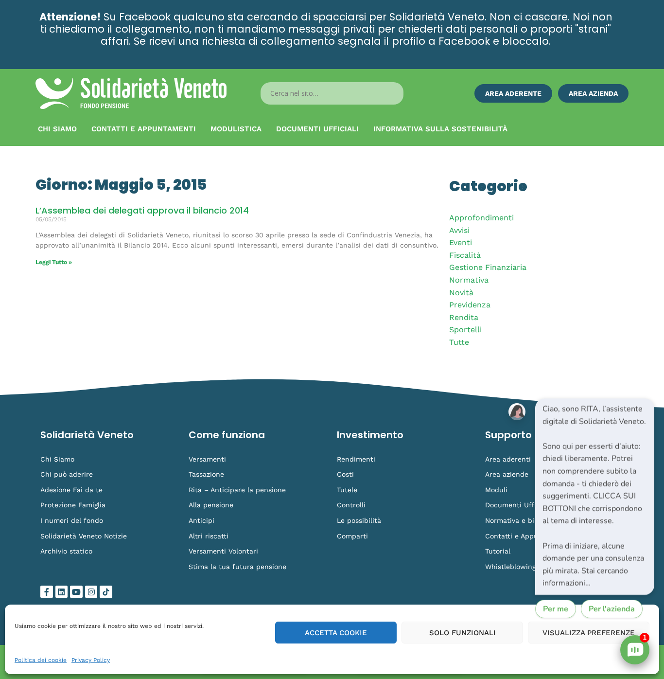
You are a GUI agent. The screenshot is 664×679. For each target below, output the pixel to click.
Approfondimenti (481, 217)
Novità (461, 292)
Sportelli (465, 329)
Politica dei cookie (41, 660)
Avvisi (459, 230)
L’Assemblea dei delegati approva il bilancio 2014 (142, 210)
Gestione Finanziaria (487, 267)
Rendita (463, 317)
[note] (594, 496)
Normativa (469, 280)
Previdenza (469, 304)
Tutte (459, 342)
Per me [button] (555, 609)
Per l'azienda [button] (612, 609)
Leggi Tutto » (53, 262)
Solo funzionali (462, 632)
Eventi (460, 242)
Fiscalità (465, 255)
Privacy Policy (90, 660)
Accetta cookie (336, 632)
